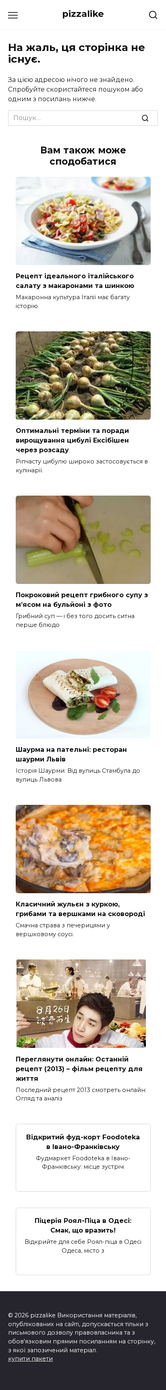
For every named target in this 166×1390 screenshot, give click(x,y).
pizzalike (83, 13)
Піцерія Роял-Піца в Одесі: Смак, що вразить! (83, 1225)
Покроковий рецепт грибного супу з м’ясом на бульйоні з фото (82, 599)
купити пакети (30, 1358)
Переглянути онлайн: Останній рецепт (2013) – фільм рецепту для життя (79, 1068)
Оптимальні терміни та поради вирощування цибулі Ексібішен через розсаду (72, 440)
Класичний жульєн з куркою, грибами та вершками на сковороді (80, 909)
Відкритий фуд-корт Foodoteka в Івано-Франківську (83, 1141)
